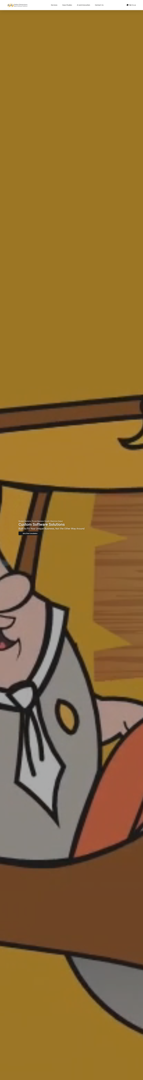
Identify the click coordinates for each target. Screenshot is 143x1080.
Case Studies (67, 5)
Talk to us (132, 5)
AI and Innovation (83, 5)
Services (54, 5)
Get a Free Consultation (30, 533)
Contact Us (99, 5)
